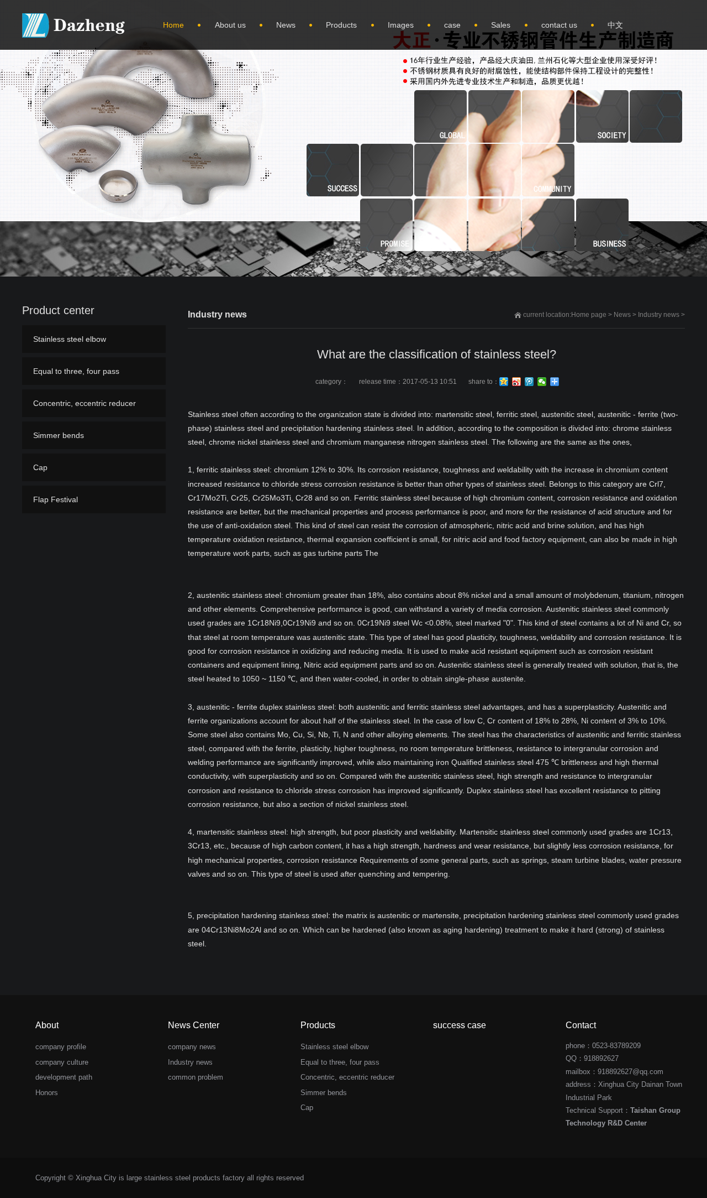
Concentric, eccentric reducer (84, 403)
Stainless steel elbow (69, 339)
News (622, 315)
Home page (588, 315)
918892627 (601, 1058)
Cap (40, 467)
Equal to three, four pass (76, 371)
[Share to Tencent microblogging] (529, 381)
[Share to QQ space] (504, 381)
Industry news (658, 315)
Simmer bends (58, 435)
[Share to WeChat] (542, 381)
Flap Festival (55, 499)
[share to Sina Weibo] (516, 381)
